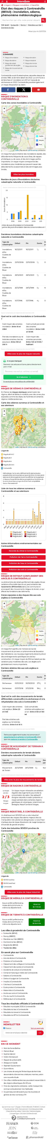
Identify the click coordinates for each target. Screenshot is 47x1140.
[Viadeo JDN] (35, 1132)
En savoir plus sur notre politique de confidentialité (18, 381)
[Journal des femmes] (12, 1123)
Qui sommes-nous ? (8, 1107)
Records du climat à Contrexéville (23, 551)
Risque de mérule (31, 63)
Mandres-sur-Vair (34, 25)
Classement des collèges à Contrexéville (19, 964)
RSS (16, 1109)
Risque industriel (30, 60)
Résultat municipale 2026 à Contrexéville (19, 1006)
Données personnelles (36, 1109)
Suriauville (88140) (10, 933)
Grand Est (35, 5)
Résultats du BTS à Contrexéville (16, 1015)
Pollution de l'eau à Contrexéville (23, 563)
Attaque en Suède (10, 1063)
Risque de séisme (10, 60)
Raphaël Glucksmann (12, 1066)
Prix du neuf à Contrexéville (14, 996)
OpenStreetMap (32, 150)
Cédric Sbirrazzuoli (11, 1057)
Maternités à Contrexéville (13, 990)
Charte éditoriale (27, 1107)
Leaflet (17, 150)
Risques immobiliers (21, 5)
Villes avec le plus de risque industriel (23, 892)
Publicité (36, 1107)
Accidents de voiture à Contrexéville (17, 970)
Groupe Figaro (14, 1113)
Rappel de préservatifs (12, 1060)
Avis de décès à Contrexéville (14, 958)
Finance (8, 1028)
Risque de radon (30, 57)
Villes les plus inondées (23, 174)
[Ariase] (12, 1137)
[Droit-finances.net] (35, 1128)
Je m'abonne (22, 377)
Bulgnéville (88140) (10, 945)
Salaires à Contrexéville (12, 976)
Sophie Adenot (9, 1054)
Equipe (18, 1107)
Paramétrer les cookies (14, 1111)
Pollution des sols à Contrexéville (23, 570)
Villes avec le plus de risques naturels (23, 354)
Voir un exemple (37, 1028)
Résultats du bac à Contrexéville (15, 1009)
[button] (4, 108)
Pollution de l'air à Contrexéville (23, 557)
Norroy (23, 25)
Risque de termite (31, 66)
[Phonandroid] (35, 1137)
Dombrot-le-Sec (7, 28)
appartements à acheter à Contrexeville (20, 737)
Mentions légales (35, 1111)
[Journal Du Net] (12, 1128)
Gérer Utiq (25, 1111)
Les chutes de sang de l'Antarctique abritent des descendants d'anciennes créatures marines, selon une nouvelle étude (23, 1074)
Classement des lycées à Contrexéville (18, 967)
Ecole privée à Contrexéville (14, 987)
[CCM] (35, 1123)
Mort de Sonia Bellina (12, 1048)
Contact (42, 1107)
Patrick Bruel (9, 1051)
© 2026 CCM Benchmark (29, 1113)
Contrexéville (8, 955)
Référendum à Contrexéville (14, 999)
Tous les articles (9, 1109)
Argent (8, 5)
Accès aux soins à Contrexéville (15, 993)
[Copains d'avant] (12, 1132)
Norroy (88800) (9, 936)
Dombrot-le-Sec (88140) (12, 942)
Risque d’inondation (11, 57)
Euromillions (9, 1069)
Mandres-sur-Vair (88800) (13, 939)
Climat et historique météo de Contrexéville (20, 973)
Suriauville (14, 25)
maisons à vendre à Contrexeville (24, 739)
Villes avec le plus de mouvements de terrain (23, 780)
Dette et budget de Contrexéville (16, 979)
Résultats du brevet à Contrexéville (17, 1012)
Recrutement (23, 1109)
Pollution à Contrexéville (12, 961)
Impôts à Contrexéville (12, 982)
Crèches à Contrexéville (12, 984)
